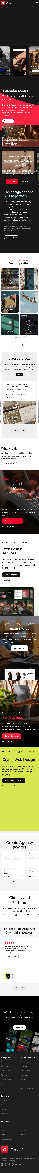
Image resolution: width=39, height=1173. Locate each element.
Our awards (5, 1066)
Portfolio (4, 1075)
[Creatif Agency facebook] (9, 1164)
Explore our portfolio (9, 786)
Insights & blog (6, 1079)
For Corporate (7, 741)
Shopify (23, 1084)
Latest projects (6, 1070)
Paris (3, 1135)
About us (4, 1062)
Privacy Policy (5, 1160)
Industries (5, 1096)
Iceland (3, 1130)
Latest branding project (10, 526)
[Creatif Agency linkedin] (2, 1164)
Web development (26, 1088)
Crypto (3, 1109)
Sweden (23, 1135)
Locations (5, 1122)
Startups (4, 1100)
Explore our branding (12, 521)
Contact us (4, 1084)
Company (5, 1057)
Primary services (28, 1057)
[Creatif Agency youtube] (16, 1164)
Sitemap (12, 1160)
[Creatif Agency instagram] (6, 1164)
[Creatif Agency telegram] (20, 1164)
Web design (24, 1062)
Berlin (22, 1126)
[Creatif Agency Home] (12, 1149)
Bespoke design (25, 1070)
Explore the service (12, 736)
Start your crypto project (13, 780)
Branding (12, 181)
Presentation (24, 1075)
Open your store (19, 648)
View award (7, 876)
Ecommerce (24, 1079)
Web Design (26, 181)
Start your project (11, 574)
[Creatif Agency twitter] (13, 1164)
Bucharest (4, 1126)
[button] (1, 413)
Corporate (4, 1105)
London (23, 1130)
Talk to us (19, 1027)
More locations (6, 1139)
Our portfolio (6, 580)
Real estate (5, 1113)
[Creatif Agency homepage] (6, 3)
